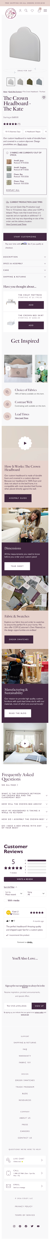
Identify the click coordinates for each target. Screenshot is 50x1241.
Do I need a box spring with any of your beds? (22, 827)
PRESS (25, 1125)
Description (10, 257)
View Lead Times (21, 418)
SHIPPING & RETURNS (25, 1043)
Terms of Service (25, 1215)
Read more (22, 144)
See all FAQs (9, 785)
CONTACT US (25, 1138)
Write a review (25, 879)
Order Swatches (19, 639)
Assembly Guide (18, 498)
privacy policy (39, 1012)
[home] (10, 13)
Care (6, 270)
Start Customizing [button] (25, 237)
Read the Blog (18, 713)
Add (31, 305)
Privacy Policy (24, 1206)
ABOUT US (25, 1118)
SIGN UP (39, 1006)
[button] (11, 124)
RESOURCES (25, 1100)
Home (5, 92)
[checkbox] (14, 900)
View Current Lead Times (16, 224)
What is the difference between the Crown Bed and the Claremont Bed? (21, 795)
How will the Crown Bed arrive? (22, 804)
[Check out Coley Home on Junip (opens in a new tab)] (30, 942)
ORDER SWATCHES (25, 1080)
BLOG (25, 1094)
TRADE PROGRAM (25, 1087)
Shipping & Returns (14, 277)
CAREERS (25, 1131)
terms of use (25, 1015)
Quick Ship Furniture (15, 92)
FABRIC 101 (25, 1062)
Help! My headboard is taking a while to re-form (21, 812)
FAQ (25, 1049)
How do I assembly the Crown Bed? (23, 819)
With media (13, 900)
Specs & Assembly (13, 263)
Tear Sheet (17, 566)
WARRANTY (25, 1056)
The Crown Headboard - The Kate (34, 92)
